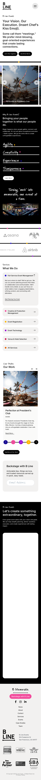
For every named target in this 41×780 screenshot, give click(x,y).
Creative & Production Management (16, 312)
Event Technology (15, 330)
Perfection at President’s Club (18, 101)
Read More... (9, 433)
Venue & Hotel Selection (17, 339)
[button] (35, 6)
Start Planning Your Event (12, 299)
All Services (12, 348)
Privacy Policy (20, 775)
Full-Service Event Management (20, 276)
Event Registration (15, 322)
